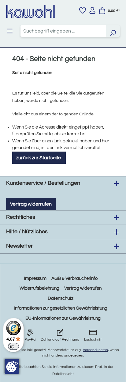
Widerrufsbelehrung (39, 288)
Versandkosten (95, 350)
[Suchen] (113, 31)
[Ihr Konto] (92, 10)
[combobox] (63, 31)
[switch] (13, 346)
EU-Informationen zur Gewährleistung (63, 318)
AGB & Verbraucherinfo (74, 278)
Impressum (35, 278)
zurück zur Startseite (39, 157)
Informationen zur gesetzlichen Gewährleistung (60, 308)
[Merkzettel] (82, 10)
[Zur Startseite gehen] (30, 11)
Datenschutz (60, 298)
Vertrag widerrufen (31, 204)
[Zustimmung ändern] (12, 366)
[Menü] (9, 31)
